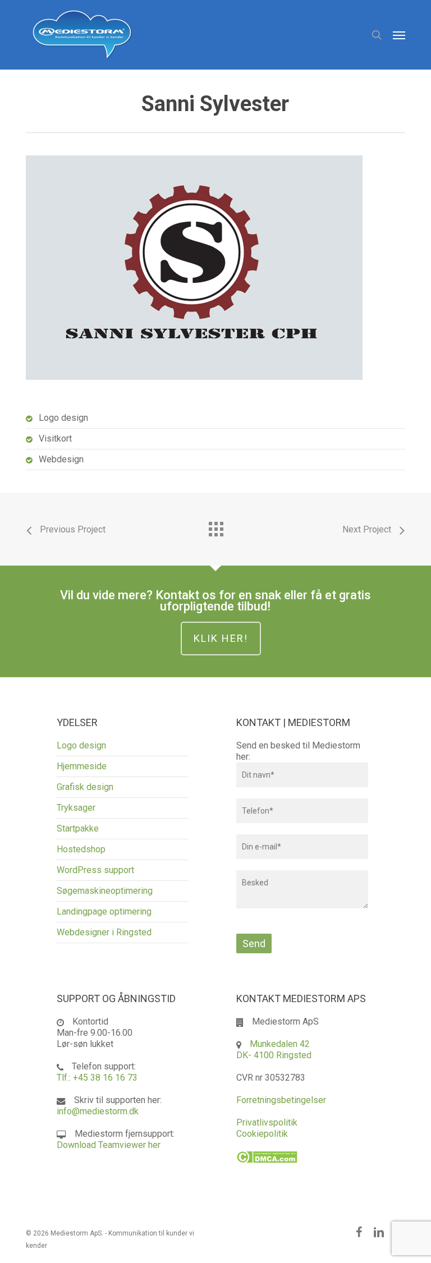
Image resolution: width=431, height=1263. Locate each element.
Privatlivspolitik (266, 1122)
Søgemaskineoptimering (105, 890)
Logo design (81, 745)
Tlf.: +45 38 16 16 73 (97, 1077)
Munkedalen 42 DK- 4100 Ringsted (273, 1049)
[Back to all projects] (215, 526)
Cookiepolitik (262, 1133)
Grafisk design (85, 787)
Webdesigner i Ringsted (104, 932)
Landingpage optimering (104, 911)
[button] (399, 34)
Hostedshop (81, 849)
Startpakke (78, 828)
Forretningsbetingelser (281, 1100)
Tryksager (76, 807)
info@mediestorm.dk (98, 1111)
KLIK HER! (221, 638)
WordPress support (95, 870)
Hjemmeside (82, 766)
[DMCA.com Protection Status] (266, 1168)
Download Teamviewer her (109, 1145)
